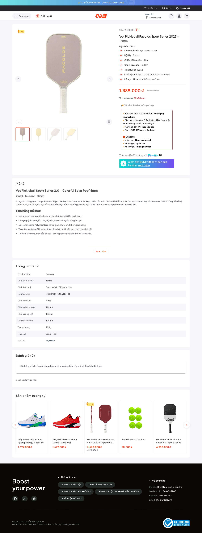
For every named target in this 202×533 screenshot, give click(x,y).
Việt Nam (50, 340)
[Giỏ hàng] (187, 16)
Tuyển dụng (152, 8)
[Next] (110, 79)
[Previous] (18, 79)
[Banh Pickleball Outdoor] (135, 419)
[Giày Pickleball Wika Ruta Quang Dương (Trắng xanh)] (32, 419)
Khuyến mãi (185, 8)
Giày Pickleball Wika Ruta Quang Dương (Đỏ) (65, 441)
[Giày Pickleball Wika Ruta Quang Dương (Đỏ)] (66, 419)
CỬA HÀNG (46, 16)
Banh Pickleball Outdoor (133, 439)
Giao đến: (153, 16)
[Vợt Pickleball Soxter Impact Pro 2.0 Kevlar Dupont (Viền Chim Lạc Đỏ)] (101, 419)
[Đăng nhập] (179, 16)
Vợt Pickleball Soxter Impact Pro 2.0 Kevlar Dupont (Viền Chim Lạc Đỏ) (100, 441)
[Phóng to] (109, 122)
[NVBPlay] (101, 16)
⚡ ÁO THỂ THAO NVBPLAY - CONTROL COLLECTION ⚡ (101, 3)
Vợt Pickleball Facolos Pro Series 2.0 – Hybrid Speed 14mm (168, 441)
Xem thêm (101, 251)
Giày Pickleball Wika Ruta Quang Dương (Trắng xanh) (31, 441)
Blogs (168, 8)
